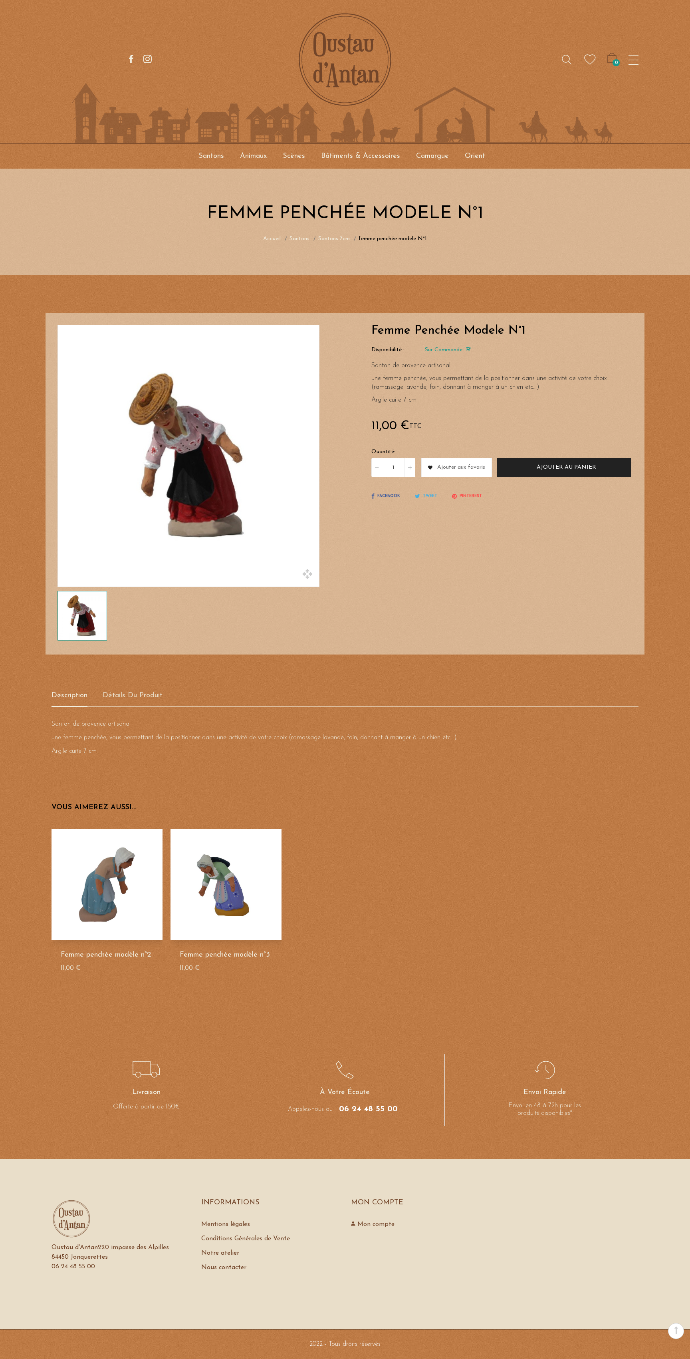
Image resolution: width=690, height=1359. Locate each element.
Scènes (294, 156)
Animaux (253, 156)
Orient (475, 156)
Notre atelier (220, 1253)
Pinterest (471, 496)
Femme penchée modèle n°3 (225, 955)
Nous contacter (223, 1267)
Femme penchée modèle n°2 (106, 955)
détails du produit (133, 695)
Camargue (432, 156)
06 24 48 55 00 (368, 1109)
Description (69, 695)
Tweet (430, 496)
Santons (211, 156)
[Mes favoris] (590, 59)
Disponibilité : (387, 350)
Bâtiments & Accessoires (360, 156)
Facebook (388, 496)
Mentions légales (225, 1224)
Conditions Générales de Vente (245, 1239)
